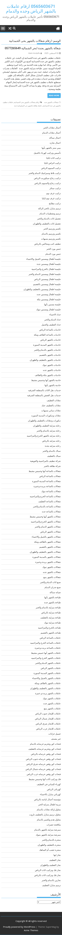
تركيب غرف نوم (53, 193)
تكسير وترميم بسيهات (51, 238)
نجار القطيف (55, 860)
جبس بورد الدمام (53, 253)
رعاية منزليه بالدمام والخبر (49, 430)
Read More (54, 95)
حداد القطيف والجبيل (51, 324)
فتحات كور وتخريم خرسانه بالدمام (45, 743)
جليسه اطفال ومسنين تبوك (48, 309)
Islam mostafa (34, 53)
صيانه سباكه (55, 592)
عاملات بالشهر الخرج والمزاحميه (46, 657)
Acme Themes (31, 930)
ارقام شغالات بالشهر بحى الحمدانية (27, 102)
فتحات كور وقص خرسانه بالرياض (46, 753)
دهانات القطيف (54, 400)
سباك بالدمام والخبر (52, 450)
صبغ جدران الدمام (53, 587)
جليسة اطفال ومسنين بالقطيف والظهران (42, 289)
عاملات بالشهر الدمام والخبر (48, 663)
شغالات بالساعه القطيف (49, 501)
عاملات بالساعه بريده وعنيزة (48, 647)
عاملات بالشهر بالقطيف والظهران (45, 688)
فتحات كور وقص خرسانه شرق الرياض (43, 764)
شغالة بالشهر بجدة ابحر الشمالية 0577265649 (33, 48)
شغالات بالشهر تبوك (51, 567)
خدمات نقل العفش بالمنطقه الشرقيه (44, 395)
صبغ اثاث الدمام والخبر (50, 582)
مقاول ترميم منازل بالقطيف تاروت (45, 814)
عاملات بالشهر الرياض (51, 668)
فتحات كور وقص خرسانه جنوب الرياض (43, 758)
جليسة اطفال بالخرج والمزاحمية (46, 269)
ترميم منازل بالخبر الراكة (49, 208)
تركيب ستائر (55, 188)
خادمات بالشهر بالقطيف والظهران (45, 359)
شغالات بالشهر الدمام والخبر (48, 526)
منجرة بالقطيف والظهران (49, 844)
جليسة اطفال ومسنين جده (49, 294)
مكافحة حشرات (54, 824)
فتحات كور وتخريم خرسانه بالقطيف (44, 748)
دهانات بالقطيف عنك (51, 405)
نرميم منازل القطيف (51, 885)
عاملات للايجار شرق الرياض (48, 723)
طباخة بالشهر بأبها (52, 597)
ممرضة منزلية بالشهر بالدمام (47, 829)
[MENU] (3, 28)
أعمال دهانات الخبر (52, 127)
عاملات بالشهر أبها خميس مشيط (46, 652)
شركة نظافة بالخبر (52, 466)
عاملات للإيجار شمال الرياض (48, 718)
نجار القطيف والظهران (50, 865)
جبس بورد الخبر (53, 248)
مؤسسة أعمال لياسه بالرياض (47, 799)
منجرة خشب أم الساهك (50, 849)
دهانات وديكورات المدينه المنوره (46, 415)
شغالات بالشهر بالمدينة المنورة (46, 556)
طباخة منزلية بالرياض (51, 612)
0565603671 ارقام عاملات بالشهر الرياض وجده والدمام (31, 9)
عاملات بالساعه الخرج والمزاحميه (45, 642)
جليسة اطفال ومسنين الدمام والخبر (45, 274)
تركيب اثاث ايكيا (53, 157)
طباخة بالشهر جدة (52, 602)
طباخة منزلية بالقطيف (50, 617)
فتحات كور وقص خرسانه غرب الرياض (44, 774)
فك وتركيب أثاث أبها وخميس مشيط (45, 779)
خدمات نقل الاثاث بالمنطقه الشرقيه (44, 390)
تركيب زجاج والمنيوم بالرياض (47, 183)
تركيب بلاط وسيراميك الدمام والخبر (45, 173)
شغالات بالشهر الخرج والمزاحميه (46, 521)
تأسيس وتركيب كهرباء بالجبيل (47, 152)
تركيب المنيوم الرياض (51, 168)
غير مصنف (56, 738)
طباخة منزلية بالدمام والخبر (48, 607)
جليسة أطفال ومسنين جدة (49, 264)
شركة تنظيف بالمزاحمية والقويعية (45, 460)
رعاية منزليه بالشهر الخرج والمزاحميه (44, 435)
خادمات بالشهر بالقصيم (50, 354)
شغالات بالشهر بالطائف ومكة (47, 541)
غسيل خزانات (54, 733)
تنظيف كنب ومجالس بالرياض (47, 243)
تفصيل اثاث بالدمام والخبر (49, 218)
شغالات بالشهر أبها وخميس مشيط (45, 516)
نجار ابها (57, 854)
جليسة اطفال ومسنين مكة (49, 299)
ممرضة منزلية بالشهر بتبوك (48, 834)
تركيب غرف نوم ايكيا (51, 198)
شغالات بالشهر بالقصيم (50, 546)
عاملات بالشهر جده (52, 703)
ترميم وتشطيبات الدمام (50, 213)
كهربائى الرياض (54, 789)
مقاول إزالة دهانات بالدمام (49, 809)
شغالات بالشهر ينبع (52, 577)
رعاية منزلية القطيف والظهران (47, 425)
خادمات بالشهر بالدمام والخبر (47, 349)
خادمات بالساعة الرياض (50, 329)
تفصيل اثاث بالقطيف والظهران (47, 223)
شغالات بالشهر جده (51, 102)
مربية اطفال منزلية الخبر (49, 804)
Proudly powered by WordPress (19, 926)
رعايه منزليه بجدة (53, 445)
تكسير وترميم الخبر (52, 228)
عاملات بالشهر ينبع (52, 708)
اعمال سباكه (55, 137)
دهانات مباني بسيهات (51, 410)
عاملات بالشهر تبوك (52, 698)
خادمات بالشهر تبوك (51, 365)
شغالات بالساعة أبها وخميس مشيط (45, 471)
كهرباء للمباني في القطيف (49, 784)
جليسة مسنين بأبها (52, 304)
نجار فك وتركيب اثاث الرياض (48, 870)
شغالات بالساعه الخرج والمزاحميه (45, 496)
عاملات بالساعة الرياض (50, 637)
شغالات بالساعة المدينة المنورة (46, 481)
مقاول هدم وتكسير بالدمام (49, 819)
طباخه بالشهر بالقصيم (51, 632)
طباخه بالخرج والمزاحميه (49, 627)
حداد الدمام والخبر (52, 319)
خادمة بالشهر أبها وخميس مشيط (46, 380)
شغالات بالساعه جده (51, 511)
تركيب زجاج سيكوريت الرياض (47, 178)
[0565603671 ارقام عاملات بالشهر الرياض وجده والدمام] (58, 28)
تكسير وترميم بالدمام (51, 233)
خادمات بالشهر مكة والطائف (48, 375)
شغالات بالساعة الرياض (50, 476)
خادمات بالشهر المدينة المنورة (47, 344)
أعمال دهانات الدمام (51, 132)
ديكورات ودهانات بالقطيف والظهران (44, 420)
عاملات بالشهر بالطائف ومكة (48, 683)
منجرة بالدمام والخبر (51, 839)
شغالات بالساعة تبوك (51, 491)
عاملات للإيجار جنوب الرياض (48, 713)
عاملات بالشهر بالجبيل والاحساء (46, 678)
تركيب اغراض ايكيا (52, 162)
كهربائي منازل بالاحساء (50, 794)
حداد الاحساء (55, 314)
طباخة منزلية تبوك (52, 622)
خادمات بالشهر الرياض (50, 339)
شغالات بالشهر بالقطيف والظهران (45, 551)
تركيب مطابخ (55, 203)
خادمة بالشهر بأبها (53, 385)
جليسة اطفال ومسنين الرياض (47, 279)
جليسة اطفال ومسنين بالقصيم (47, 284)
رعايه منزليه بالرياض (51, 440)
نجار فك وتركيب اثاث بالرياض (47, 875)
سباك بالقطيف (54, 455)
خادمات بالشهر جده (52, 370)
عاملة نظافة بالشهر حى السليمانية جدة (28, 105)
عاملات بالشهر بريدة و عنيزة (48, 693)
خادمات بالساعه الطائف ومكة (47, 334)
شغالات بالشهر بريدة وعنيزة (48, 562)
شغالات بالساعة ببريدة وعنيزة (47, 486)
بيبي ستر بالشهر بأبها (51, 147)
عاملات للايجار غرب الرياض (48, 728)
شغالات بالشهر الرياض (50, 531)
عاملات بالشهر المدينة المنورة (47, 673)
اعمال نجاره (55, 142)
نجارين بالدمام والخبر (51, 880)
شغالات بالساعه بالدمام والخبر (47, 506)
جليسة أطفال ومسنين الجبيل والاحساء (43, 258)
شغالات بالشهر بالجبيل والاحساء (46, 536)
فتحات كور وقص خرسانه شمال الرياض (43, 769)
